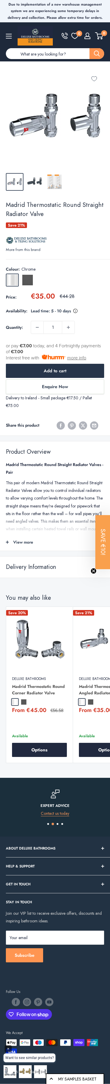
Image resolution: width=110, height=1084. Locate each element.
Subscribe (24, 955)
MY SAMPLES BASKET (77, 1079)
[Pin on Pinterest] (72, 425)
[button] (102, 542)
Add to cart (55, 371)
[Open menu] (9, 36)
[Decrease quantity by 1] (37, 327)
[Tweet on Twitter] (83, 425)
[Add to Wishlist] (94, 78)
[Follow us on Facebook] (16, 1002)
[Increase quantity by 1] (68, 327)
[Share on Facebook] (61, 425)
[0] (75, 36)
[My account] (87, 36)
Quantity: (14, 327)
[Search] (96, 53)
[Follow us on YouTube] (49, 1002)
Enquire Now (55, 386)
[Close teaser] (94, 571)
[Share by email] (94, 425)
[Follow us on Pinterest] (38, 1002)
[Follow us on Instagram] (27, 1002)
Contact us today (55, 813)
